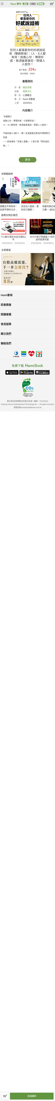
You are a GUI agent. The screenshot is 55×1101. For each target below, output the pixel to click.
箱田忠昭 (27, 87)
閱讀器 (41, 4)
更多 (27, 159)
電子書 (25, 4)
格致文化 (27, 91)
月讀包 (33, 4)
